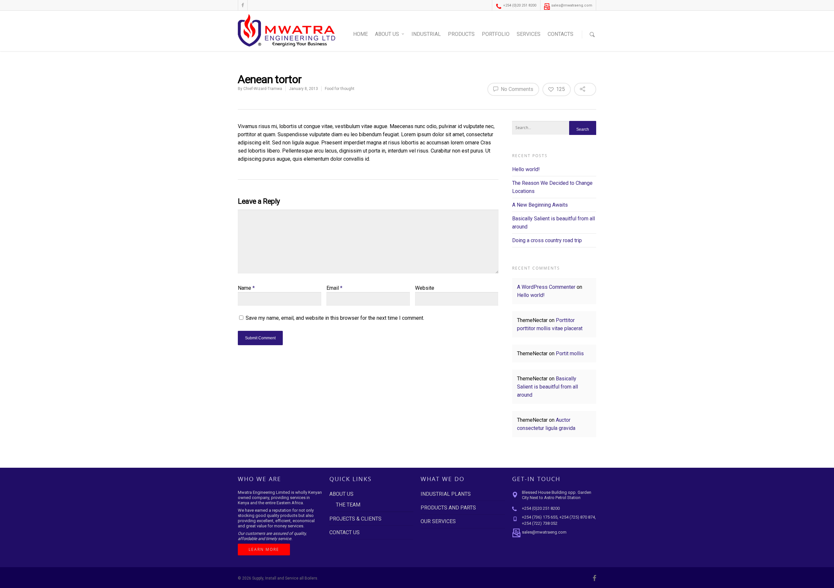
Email (334, 288)
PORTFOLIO (496, 34)
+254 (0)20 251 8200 (519, 5)
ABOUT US (387, 34)
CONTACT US (344, 532)
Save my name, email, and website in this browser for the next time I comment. (335, 318)
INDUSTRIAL (426, 34)
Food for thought (339, 88)
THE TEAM (348, 505)
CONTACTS (560, 34)
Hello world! (526, 169)
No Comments (516, 89)
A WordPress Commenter (546, 287)
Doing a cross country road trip (547, 240)
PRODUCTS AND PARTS (448, 508)
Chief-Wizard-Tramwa (262, 88)
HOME (360, 34)
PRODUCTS (461, 34)
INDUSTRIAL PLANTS (446, 494)
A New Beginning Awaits (540, 205)
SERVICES (528, 34)
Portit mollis (570, 353)
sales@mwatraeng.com (571, 5)
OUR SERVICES (438, 521)
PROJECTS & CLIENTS (355, 519)
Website (424, 288)
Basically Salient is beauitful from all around (547, 386)
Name (246, 288)
